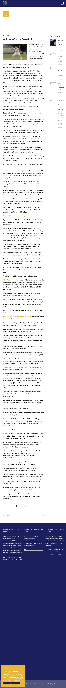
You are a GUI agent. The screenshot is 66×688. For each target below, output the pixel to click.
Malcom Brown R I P (61, 70)
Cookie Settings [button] (8, 683)
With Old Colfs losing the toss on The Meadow (17, 317)
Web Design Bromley (52, 684)
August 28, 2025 (60, 93)
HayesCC (60, 50)
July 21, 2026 (60, 47)
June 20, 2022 (37, 22)
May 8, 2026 (60, 61)
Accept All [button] (16, 683)
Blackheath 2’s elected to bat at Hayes (14, 216)
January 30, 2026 (60, 76)
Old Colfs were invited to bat (12, 280)
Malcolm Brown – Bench (60, 56)
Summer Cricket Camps (60, 42)
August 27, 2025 (60, 124)
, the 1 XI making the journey (36, 49)
